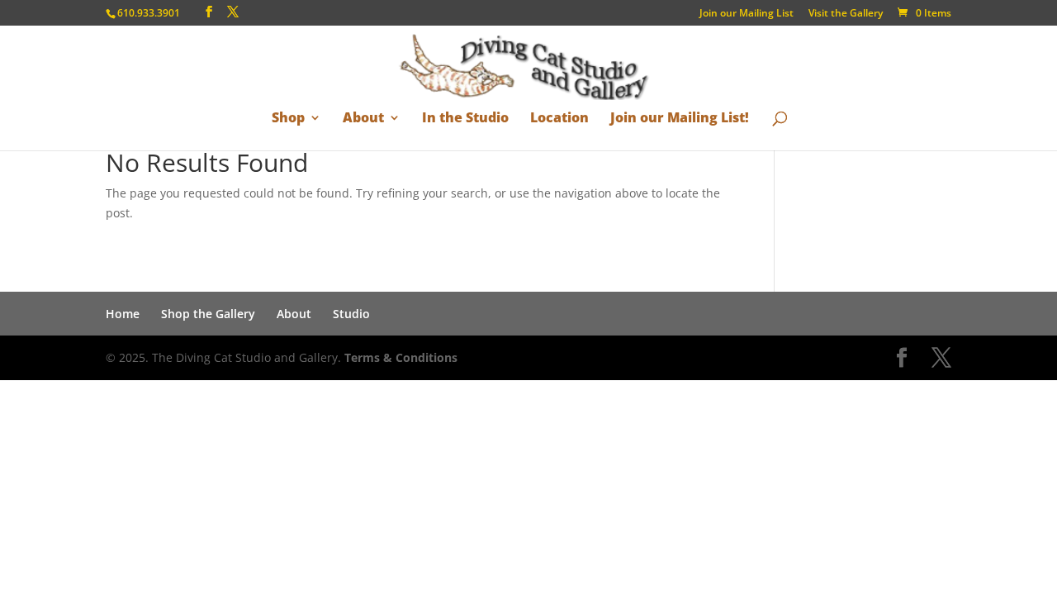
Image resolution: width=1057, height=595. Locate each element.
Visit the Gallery (845, 14)
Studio (351, 313)
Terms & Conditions (400, 357)
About (363, 118)
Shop (288, 118)
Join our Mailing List (746, 14)
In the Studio (465, 118)
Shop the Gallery (208, 313)
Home (123, 313)
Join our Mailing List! (679, 118)
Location (559, 118)
